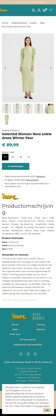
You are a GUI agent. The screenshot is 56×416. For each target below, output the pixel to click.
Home (5, 23)
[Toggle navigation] (51, 10)
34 (5, 157)
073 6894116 (33, 378)
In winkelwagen (15, 166)
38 (21, 157)
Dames (41, 324)
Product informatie (12, 238)
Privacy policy (43, 406)
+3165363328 (34, 381)
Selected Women (10, 130)
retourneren (32, 180)
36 (13, 157)
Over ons (15, 334)
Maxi (42, 23)
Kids (15, 329)
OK (46, 410)
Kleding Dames (19, 23)
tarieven (42, 2)
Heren (14, 324)
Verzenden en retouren (15, 255)
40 (28, 157)
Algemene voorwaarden (28, 344)
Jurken (33, 23)
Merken (41, 329)
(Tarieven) (46, 362)
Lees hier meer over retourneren (19, 300)
